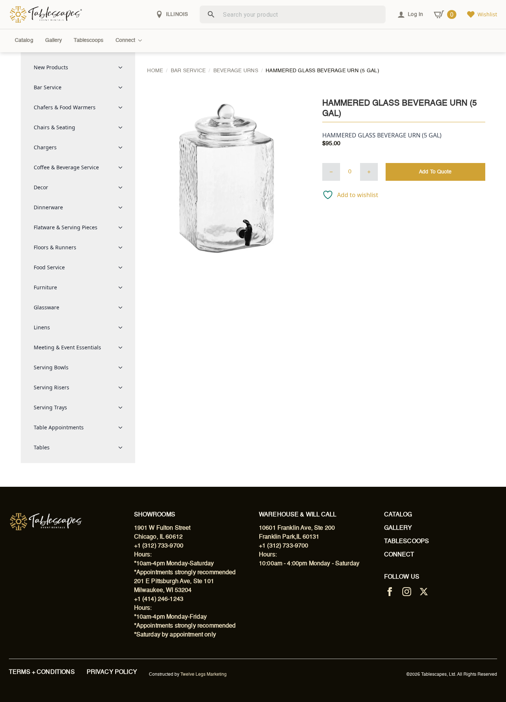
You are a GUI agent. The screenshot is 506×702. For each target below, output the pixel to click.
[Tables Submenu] (123, 447)
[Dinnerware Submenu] (123, 207)
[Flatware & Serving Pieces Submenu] (123, 227)
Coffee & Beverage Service (66, 167)
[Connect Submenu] (141, 40)
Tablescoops (88, 40)
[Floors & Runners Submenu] (123, 247)
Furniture (45, 287)
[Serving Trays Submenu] (123, 407)
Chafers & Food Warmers (65, 107)
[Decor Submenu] (123, 187)
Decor (41, 187)
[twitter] (423, 591)
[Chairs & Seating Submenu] (123, 127)
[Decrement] (331, 172)
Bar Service (47, 87)
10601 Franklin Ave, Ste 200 (297, 528)
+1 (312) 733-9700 (159, 546)
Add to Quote (435, 171)
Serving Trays (50, 407)
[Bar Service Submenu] (123, 87)
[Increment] (369, 172)
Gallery (53, 40)
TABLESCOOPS (406, 542)
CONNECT (399, 555)
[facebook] (389, 591)
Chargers (45, 147)
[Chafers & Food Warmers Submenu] (123, 107)
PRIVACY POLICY (112, 672)
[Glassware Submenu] (123, 307)
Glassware (46, 307)
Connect (126, 40)
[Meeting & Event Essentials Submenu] (123, 347)
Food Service (49, 267)
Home (155, 70)
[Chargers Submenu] (123, 147)
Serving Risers (51, 387)
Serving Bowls (51, 367)
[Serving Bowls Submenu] (123, 367)
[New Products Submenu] (123, 67)
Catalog (24, 40)
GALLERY (398, 528)
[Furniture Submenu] (123, 287)
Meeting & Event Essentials (67, 347)
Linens (42, 327)
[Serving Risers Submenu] (123, 387)
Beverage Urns (235, 70)
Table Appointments (59, 427)
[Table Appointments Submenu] (123, 427)
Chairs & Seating (54, 127)
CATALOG (398, 515)
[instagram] (406, 591)
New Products (51, 67)
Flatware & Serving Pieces (65, 227)
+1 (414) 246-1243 (159, 599)
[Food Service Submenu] (123, 267)
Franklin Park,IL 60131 (289, 537)
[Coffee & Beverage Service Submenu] (123, 167)
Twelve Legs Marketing (203, 674)
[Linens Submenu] (123, 327)
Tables (42, 447)
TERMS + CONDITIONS (42, 672)
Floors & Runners (55, 247)
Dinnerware (48, 207)
